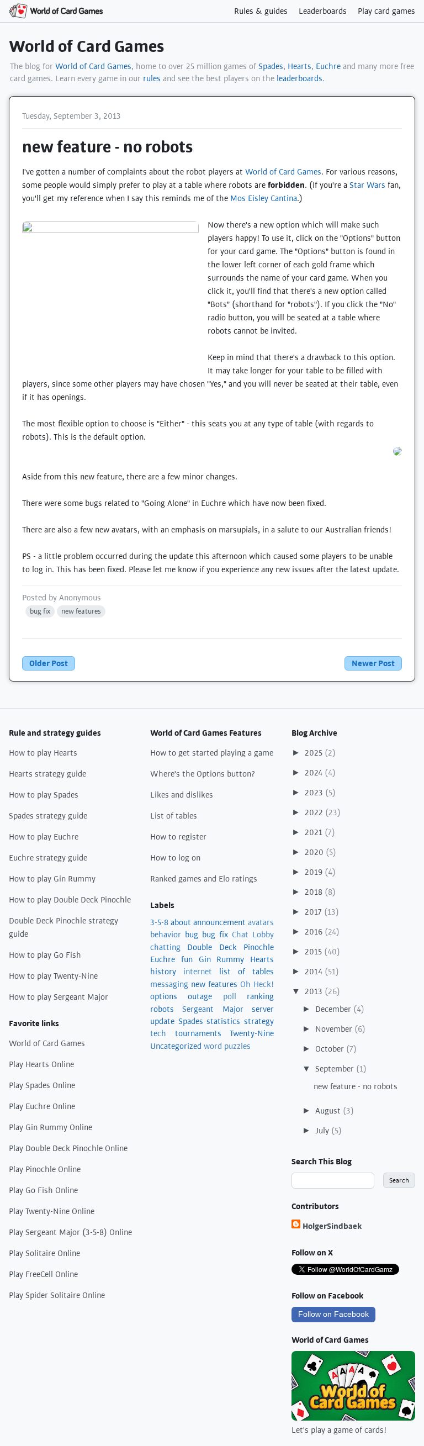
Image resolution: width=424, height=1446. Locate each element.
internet (197, 971)
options (163, 996)
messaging (169, 984)
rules (152, 78)
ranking (260, 996)
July (323, 1130)
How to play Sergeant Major (58, 996)
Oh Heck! (257, 984)
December (334, 1009)
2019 (315, 872)
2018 (315, 892)
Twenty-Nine (252, 1033)
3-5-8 (159, 922)
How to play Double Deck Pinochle (70, 899)
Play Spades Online (42, 1085)
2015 (314, 951)
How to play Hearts (43, 752)
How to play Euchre (43, 836)
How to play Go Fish (45, 955)
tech (158, 1033)
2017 (314, 911)
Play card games (386, 11)
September (335, 1068)
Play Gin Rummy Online (50, 1127)
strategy (259, 1021)
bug (191, 934)
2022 (315, 812)
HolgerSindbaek (332, 1226)
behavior (165, 934)
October (330, 1048)
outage (200, 996)
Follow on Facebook (333, 1314)
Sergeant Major (212, 1009)
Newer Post (373, 663)
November (334, 1029)
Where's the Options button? (203, 773)
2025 (315, 752)
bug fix (40, 611)
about (181, 922)
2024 (315, 772)
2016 (315, 931)
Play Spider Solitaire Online (57, 1295)
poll (229, 996)
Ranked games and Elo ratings (203, 878)
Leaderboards (323, 11)
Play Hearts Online (41, 1064)
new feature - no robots (356, 1086)
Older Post (48, 663)
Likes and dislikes (181, 794)
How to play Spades (43, 794)
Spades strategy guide (48, 815)
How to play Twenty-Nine (53, 975)
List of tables (173, 815)
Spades (270, 66)
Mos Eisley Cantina (263, 198)
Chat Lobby (253, 934)
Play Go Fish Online (43, 1190)
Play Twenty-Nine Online (51, 1211)
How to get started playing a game (211, 752)
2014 (315, 971)
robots (162, 1009)
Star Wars (367, 185)
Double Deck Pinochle (230, 947)
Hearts (299, 66)
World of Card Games (86, 46)
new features (81, 611)
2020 (315, 852)
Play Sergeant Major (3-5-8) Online (70, 1232)
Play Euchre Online (42, 1106)
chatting (165, 947)
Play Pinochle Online (45, 1169)
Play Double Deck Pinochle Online (68, 1148)
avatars (261, 922)
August (329, 1110)
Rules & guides (261, 11)
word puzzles (227, 1046)
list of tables (246, 971)
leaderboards (299, 78)
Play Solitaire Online (44, 1253)
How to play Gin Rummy (52, 878)
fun (187, 959)
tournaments (198, 1033)
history (163, 971)
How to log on (175, 857)
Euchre (328, 66)
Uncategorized (176, 1046)
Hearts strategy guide (47, 773)
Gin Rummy (222, 959)
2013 (315, 991)
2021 (315, 832)
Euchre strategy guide (48, 857)
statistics (223, 1021)
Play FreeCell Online (43, 1274)
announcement (219, 922)
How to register (178, 836)
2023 (315, 792)
